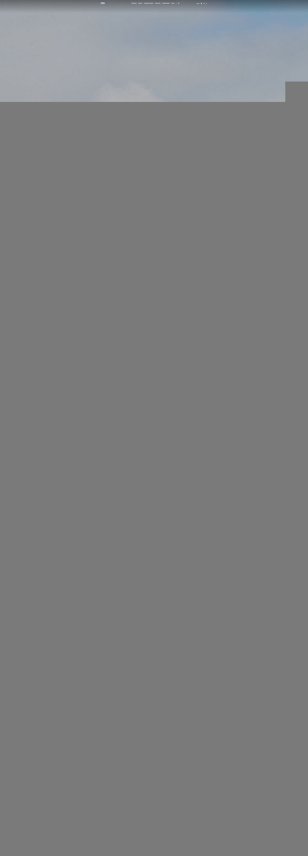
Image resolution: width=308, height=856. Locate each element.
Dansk (198, 3)
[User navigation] (201, 3)
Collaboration (166, 3)
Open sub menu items (178, 3)
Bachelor (134, 3)
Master (140, 3)
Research (157, 3)
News (173, 3)
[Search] (204, 3)
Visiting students (148, 3)
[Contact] (206, 3)
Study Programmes (154, 843)
